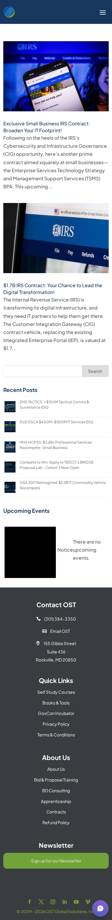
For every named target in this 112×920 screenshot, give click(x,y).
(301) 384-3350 (56, 618)
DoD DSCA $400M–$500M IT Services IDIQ (56, 422)
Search (95, 371)
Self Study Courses (56, 692)
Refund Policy (56, 822)
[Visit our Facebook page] (29, 902)
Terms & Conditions (56, 734)
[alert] (56, 549)
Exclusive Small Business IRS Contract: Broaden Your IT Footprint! (46, 126)
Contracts (56, 811)
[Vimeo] (87, 902)
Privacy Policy (56, 724)
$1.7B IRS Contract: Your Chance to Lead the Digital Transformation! (52, 288)
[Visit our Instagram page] (52, 902)
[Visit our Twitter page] (41, 902)
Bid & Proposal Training (56, 779)
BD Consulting (56, 790)
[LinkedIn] (64, 902)
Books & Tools (56, 702)
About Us (56, 769)
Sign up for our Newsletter (56, 860)
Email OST (56, 631)
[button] (100, 908)
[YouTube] (76, 902)
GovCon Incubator (56, 713)
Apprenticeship (56, 801)
